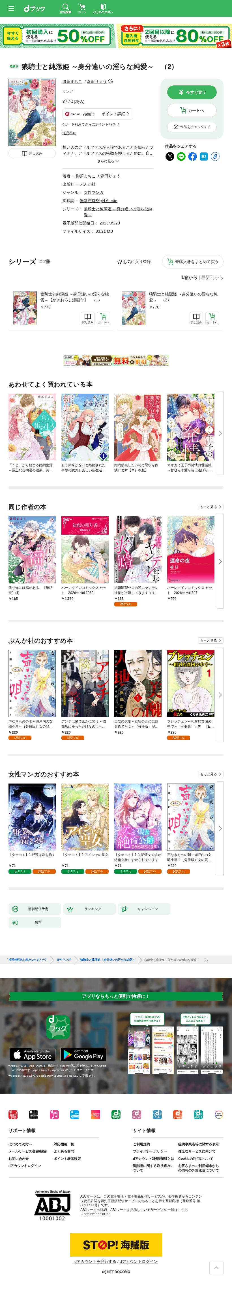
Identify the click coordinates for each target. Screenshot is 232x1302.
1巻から (189, 277)
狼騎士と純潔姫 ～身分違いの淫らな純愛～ (107, 959)
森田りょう (97, 81)
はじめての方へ (20, 1144)
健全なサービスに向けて (197, 1151)
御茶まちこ (72, 81)
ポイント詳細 (113, 114)
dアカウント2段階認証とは (153, 1159)
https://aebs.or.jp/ (96, 1214)
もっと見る (208, 507)
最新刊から (212, 277)
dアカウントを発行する (95, 1261)
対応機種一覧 (64, 1144)
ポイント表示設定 (67, 1159)
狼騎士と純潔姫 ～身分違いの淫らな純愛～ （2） (183, 297)
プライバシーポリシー (150, 1151)
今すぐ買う (196, 92)
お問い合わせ (18, 1159)
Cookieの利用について (195, 1159)
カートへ (196, 110)
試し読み (35, 153)
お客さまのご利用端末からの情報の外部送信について (198, 1168)
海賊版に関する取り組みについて (153, 1168)
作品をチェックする (195, 127)
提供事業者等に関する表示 (198, 1144)
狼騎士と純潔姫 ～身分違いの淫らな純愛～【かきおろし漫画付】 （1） (74, 297)
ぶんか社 (88, 184)
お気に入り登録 (137, 261)
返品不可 (69, 133)
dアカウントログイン (24, 1166)
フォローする (110, 81)
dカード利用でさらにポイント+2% (89, 124)
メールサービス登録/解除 (27, 1151)
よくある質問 (64, 1151)
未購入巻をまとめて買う (197, 261)
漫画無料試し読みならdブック (27, 959)
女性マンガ (94, 192)
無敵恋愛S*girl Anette (98, 200)
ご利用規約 (141, 1144)
